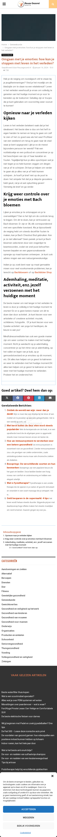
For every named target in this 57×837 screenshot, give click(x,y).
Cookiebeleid (25, 833)
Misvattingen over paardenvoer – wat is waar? (24, 704)
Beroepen (6, 578)
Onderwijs (7, 626)
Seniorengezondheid (12, 644)
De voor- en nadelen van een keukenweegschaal (25, 758)
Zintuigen (6, 661)
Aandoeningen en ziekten (14, 569)
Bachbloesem (21, 272)
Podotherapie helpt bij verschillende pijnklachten (25, 769)
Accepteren (28, 809)
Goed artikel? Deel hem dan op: (25, 548)
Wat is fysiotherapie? (18, 483)
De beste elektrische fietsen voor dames (21, 716)
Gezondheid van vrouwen (14, 617)
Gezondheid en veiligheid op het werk (20, 609)
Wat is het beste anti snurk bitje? (17, 750)
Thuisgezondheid (10, 648)
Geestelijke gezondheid (13, 595)
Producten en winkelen (13, 635)
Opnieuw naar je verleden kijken (18, 535)
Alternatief (7, 573)
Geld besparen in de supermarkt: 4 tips (28, 498)
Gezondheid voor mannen (15, 622)
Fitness (5, 591)
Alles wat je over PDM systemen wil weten (22, 700)
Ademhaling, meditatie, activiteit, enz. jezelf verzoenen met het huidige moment (28, 543)
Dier (4, 587)
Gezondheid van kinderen (14, 613)
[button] (52, 775)
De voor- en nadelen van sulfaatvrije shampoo (23, 754)
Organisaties (8, 631)
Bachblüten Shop (43, 272)
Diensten (6, 582)
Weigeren (28, 817)
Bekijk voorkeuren (28, 826)
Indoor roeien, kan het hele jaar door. (19, 743)
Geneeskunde (7, 55)
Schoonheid (8, 639)
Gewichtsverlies (9, 604)
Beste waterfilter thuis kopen (15, 692)
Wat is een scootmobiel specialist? (18, 696)
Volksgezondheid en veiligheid (17, 657)
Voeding (6, 653)
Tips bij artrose (9, 762)
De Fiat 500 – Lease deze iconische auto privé (23, 731)
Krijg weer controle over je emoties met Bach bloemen (28, 539)
